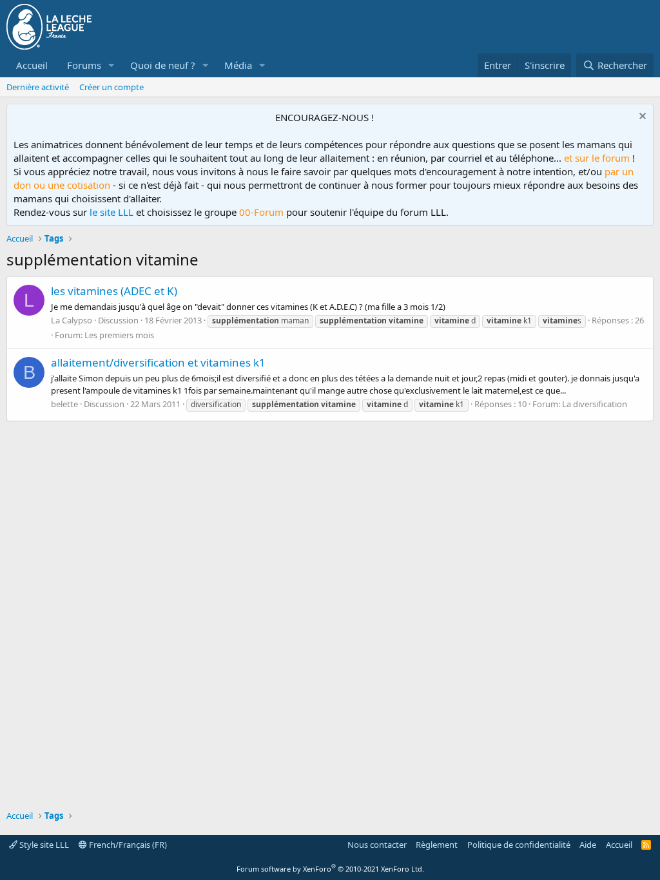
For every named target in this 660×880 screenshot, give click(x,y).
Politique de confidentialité (518, 844)
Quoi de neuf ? (162, 65)
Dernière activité (37, 87)
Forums (84, 65)
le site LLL (111, 212)
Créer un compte (111, 87)
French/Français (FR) (127, 844)
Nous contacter (377, 844)
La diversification (594, 404)
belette (64, 404)
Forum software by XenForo (330, 869)
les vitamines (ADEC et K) (114, 290)
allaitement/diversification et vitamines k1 (158, 362)
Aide (587, 844)
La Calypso (71, 320)
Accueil (32, 65)
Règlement (437, 844)
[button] (111, 65)
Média (238, 65)
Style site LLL (43, 844)
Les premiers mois (119, 335)
